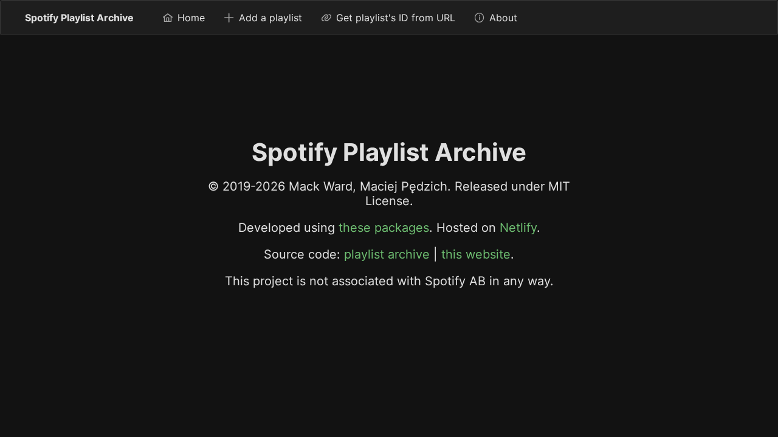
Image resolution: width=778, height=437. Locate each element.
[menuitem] (184, 17)
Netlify (518, 227)
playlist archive (387, 254)
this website (476, 254)
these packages (384, 227)
